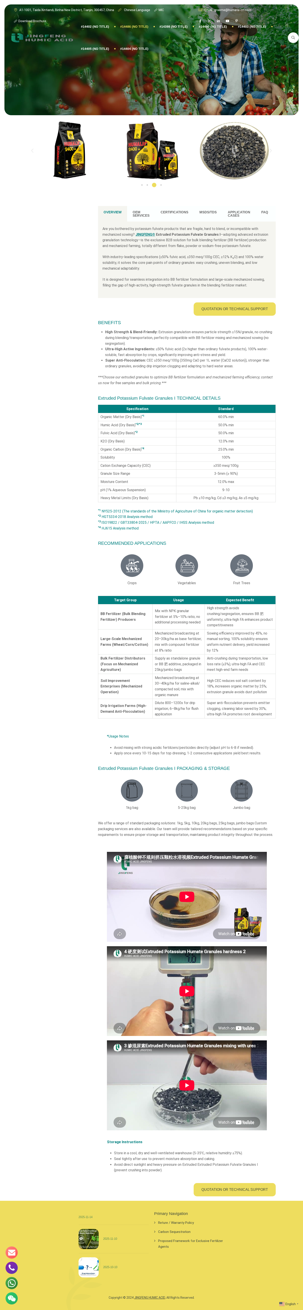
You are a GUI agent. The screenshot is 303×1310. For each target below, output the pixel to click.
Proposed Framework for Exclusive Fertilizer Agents (190, 1244)
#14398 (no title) (173, 26)
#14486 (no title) (134, 26)
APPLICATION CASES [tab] (239, 213)
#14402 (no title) (95, 26)
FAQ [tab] (264, 212)
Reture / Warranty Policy (176, 1223)
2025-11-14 (85, 1217)
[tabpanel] (187, 260)
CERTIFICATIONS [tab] (174, 212)
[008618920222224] (12, 1268)
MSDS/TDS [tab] (208, 212)
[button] (32, 150)
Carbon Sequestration (174, 1232)
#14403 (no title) (252, 26)
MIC (161, 10)
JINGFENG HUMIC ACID (149, 1297)
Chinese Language (136, 10)
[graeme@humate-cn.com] (12, 1252)
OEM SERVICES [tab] (141, 213)
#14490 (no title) (213, 26)
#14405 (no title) (95, 49)
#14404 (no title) (134, 49)
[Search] (293, 37)
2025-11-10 (110, 1238)
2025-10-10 (110, 1267)
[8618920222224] (12, 1283)
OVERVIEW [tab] (113, 212)
